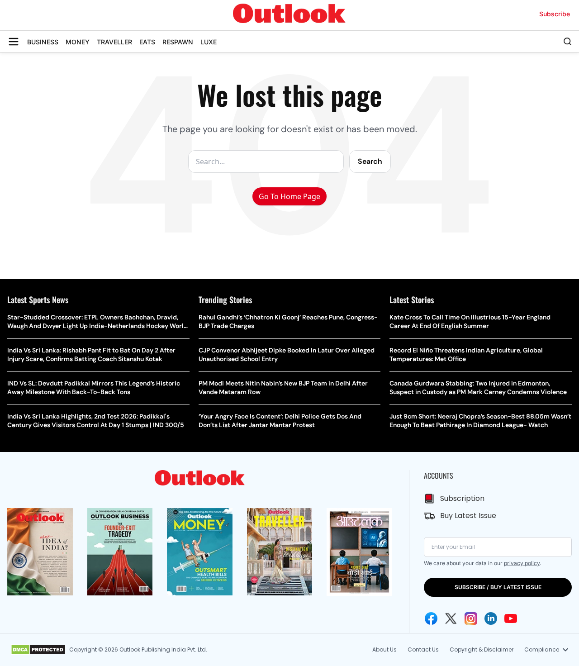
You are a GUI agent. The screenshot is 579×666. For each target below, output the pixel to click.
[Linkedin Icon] (491, 618)
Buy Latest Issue (468, 515)
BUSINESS (42, 42)
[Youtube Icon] (510, 618)
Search (370, 161)
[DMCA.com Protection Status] (38, 649)
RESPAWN (177, 42)
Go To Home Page (289, 196)
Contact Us (423, 649)
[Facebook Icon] (431, 618)
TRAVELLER (114, 42)
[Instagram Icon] (471, 618)
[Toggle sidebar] (13, 41)
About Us (384, 649)
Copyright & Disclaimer (481, 649)
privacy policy (522, 563)
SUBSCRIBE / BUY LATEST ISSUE (498, 587)
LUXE (208, 42)
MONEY (78, 42)
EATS (147, 42)
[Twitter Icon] (451, 618)
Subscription (462, 498)
